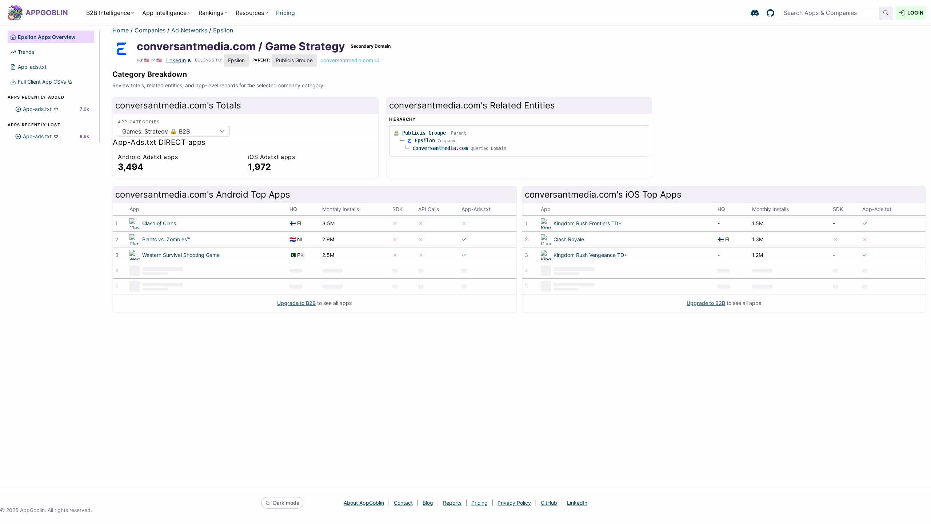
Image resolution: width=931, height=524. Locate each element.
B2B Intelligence (108, 12)
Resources (250, 12)
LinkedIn (175, 60)
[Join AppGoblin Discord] (755, 13)
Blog (428, 503)
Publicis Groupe (424, 133)
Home (120, 30)
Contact (403, 503)
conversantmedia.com (440, 148)
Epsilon (223, 30)
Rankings (211, 12)
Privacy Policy (514, 503)
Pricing (285, 12)
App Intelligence (164, 12)
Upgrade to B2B (296, 303)
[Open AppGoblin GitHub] (770, 13)
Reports (452, 503)
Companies (151, 30)
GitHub (549, 503)
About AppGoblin (364, 503)
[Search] (886, 13)
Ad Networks (190, 30)
